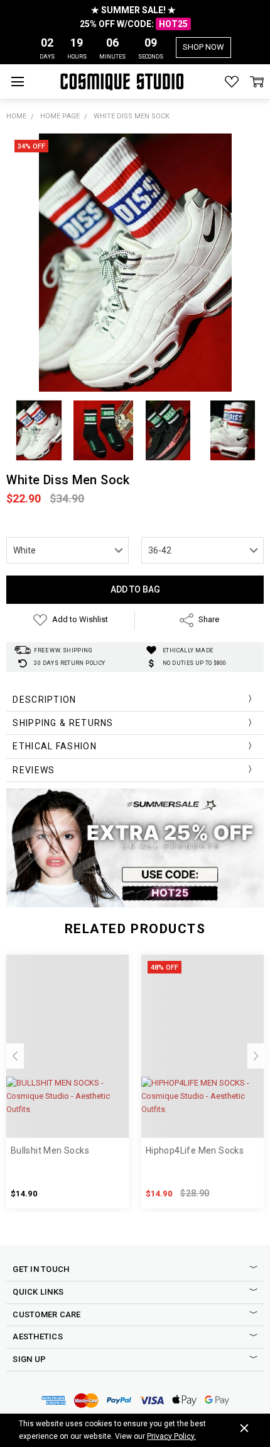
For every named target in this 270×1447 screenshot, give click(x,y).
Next (256, 1056)
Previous (15, 1056)
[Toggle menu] (17, 81)
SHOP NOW (203, 47)
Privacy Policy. (171, 1436)
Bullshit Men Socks (50, 1150)
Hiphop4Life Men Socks (195, 1150)
